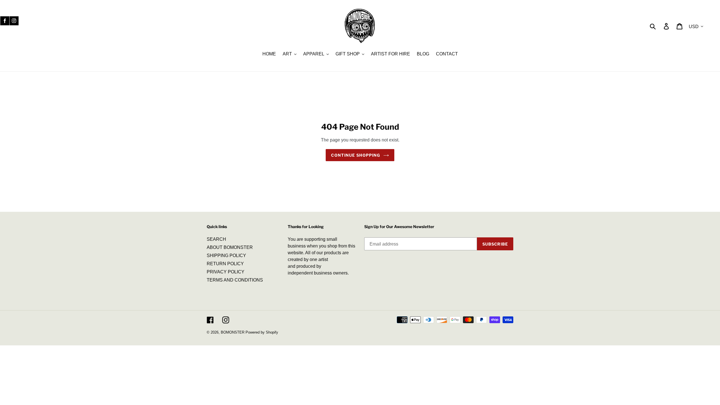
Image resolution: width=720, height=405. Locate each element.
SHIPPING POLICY (226, 255)
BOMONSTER (232, 332)
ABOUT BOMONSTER (230, 247)
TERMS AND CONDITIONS (235, 280)
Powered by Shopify (262, 332)
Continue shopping (355, 155)
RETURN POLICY (225, 263)
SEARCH (216, 239)
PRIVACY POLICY (225, 271)
